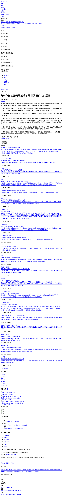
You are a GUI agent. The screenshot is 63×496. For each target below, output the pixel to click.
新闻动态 (6, 437)
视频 (5, 77)
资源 (4, 27)
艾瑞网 (36, 470)
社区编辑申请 (4, 89)
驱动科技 (22, 470)
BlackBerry (3, 158)
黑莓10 (2, 256)
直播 (14, 27)
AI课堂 (2, 16)
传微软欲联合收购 (9, 325)
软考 (10, 23)
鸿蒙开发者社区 (5, 14)
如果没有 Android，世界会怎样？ (10, 280)
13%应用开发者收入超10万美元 (12, 226)
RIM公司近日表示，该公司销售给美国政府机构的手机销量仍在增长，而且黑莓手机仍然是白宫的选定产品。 (30, 192)
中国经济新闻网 (51, 470)
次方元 (32, 471)
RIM (5, 138)
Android (3, 291)
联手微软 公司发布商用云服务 (11, 336)
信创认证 (14, 23)
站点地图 (6, 439)
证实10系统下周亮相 (8, 246)
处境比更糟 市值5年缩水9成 (13, 160)
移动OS (7, 302)
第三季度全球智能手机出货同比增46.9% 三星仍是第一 (15, 269)
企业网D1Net (22, 471)
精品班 (2, 7)
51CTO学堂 (7, 429)
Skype (6, 368)
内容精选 (6, 75)
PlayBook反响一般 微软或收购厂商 (14, 181)
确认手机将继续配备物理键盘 (11, 347)
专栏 (11, 27)
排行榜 (10, 22)
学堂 (2, 5)
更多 (8, 389)
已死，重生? (6, 211)
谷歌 (8, 267)
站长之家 (40, 470)
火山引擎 (36, 471)
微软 (10, 158)
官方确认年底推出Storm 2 (10, 293)
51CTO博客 (7, 425)
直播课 (17, 22)
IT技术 (28, 23)
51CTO (5, 421)
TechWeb (32, 470)
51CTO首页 (4, 1)
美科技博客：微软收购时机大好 (12, 359)
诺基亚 (2, 138)
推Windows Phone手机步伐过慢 (13, 315)
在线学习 (3, 25)
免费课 (2, 11)
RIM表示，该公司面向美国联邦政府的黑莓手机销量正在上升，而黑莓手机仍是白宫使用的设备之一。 (28, 239)
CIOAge (9, 421)
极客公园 (4, 471)
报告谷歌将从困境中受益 (11, 257)
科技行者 (27, 470)
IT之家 (57, 470)
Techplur (16, 421)
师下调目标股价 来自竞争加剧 (13, 200)
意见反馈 (6, 441)
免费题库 (39, 23)
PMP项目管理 (33, 23)
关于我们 (6, 435)
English (5, 442)
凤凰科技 (17, 470)
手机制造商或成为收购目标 (12, 170)
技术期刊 (6, 83)
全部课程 (3, 23)
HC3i (13, 421)
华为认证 (19, 23)
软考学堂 (21, 22)
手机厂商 (7, 291)
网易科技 (12, 470)
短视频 (13, 22)
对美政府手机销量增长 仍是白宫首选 (13, 190)
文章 (2, 27)
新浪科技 (3, 470)
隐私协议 (6, 446)
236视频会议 (10, 471)
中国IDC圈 (16, 471)
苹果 (6, 209)
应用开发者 (8, 235)
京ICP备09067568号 (11, 454)
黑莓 (8, 138)
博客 (2, 3)
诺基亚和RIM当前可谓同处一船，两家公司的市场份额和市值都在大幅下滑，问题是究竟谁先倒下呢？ (28, 162)
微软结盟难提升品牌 (10, 147)
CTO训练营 (20, 429)
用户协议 (6, 444)
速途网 (45, 470)
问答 (7, 27)
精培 (11, 429)
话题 (5, 79)
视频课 (2, 22)
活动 (5, 84)
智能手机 (3, 278)
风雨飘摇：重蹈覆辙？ (10, 304)
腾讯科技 (8, 470)
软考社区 (3, 9)
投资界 (28, 471)
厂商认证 (24, 23)
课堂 (9, 27)
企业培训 (3, 12)
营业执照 (3, 463)
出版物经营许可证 (11, 463)
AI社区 (5, 81)
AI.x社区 (25, 425)
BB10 (6, 224)
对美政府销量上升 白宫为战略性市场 (13, 237)
